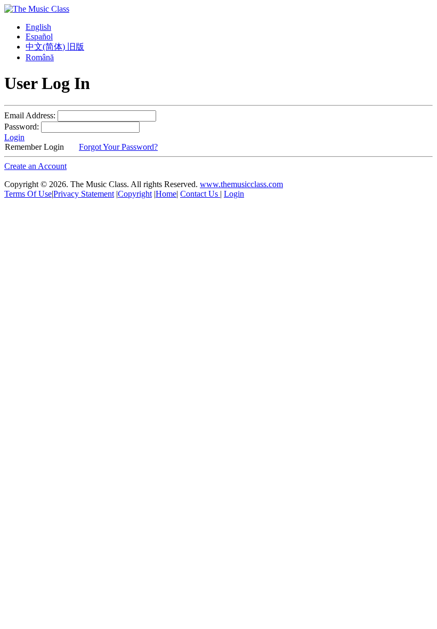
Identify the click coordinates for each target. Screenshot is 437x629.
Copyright (135, 193)
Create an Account (35, 166)
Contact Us (200, 193)
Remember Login (34, 146)
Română (40, 57)
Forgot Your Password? (118, 146)
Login (14, 137)
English (38, 26)
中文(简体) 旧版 (55, 46)
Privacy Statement (83, 193)
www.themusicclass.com (241, 184)
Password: (21, 126)
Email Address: (29, 115)
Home (166, 193)
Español (39, 36)
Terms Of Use (28, 193)
